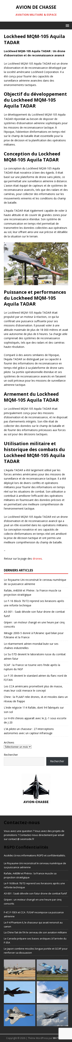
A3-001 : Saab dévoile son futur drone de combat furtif (35, 893)
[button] (66, 25)
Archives (9, 742)
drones (37, 558)
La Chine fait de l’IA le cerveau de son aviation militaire (35, 932)
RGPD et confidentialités (51, 855)
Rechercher (11, 754)
